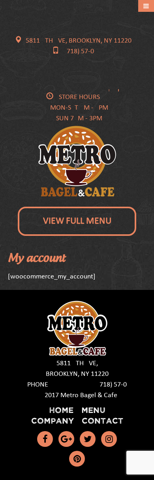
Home (61, 410)
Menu (93, 410)
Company (52, 420)
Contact (102, 420)
